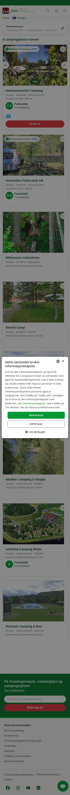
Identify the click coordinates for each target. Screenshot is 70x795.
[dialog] (35, 397)
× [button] (63, 361)
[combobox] (58, 361)
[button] (35, 432)
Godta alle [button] (36, 415)
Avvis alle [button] (36, 423)
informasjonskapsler (34, 403)
